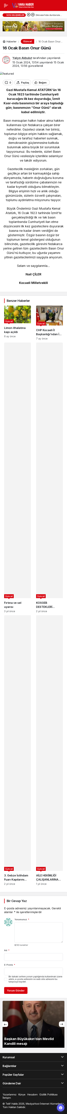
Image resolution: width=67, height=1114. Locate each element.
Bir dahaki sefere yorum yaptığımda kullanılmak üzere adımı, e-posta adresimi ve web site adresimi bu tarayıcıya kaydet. (35, 979)
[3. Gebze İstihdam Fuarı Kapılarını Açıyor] (17, 750)
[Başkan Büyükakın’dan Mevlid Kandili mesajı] (33, 1024)
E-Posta (9, 964)
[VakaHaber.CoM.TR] (23, 5)
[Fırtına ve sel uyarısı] (17, 478)
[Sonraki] (33, 15)
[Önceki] (29, 15)
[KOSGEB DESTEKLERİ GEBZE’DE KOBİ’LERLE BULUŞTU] (49, 478)
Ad (6, 950)
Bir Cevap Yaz (17, 901)
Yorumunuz (21, 919)
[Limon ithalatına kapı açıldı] (17, 323)
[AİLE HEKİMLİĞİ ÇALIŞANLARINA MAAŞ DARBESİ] (49, 750)
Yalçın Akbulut (22, 58)
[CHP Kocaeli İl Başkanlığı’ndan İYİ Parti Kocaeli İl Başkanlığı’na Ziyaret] (49, 323)
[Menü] (6, 5)
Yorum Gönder (16, 990)
